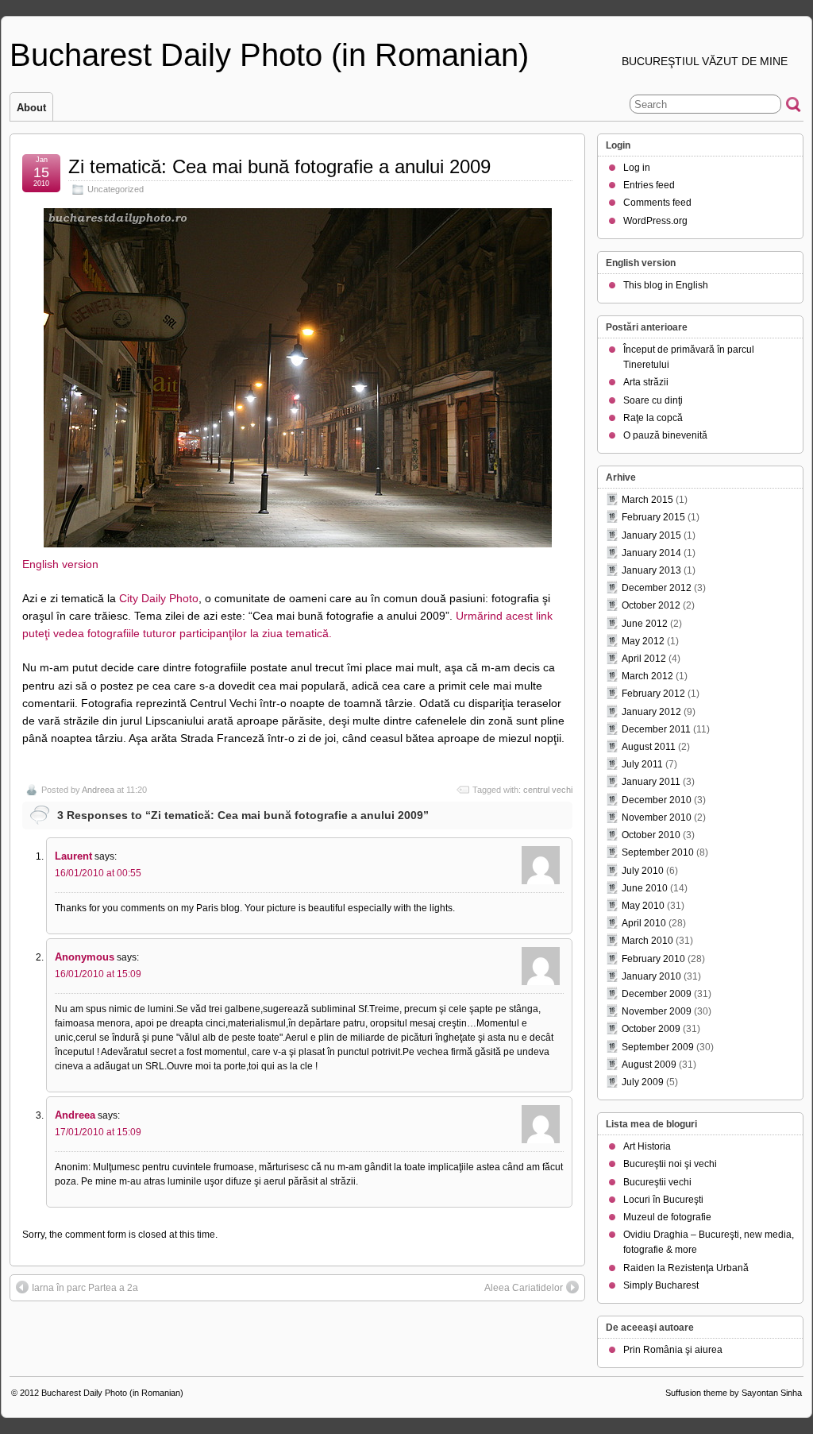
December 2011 (656, 729)
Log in (636, 167)
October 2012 (651, 605)
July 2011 (642, 764)
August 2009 (649, 1064)
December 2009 (657, 993)
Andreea (98, 789)
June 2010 (645, 888)
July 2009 (643, 1082)
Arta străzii (646, 382)
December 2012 (657, 587)
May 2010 (643, 905)
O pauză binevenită (665, 435)
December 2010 (657, 800)
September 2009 (658, 1047)
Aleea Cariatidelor (523, 1287)
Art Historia (647, 1146)
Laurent (73, 856)
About (31, 108)
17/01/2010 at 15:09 (98, 1132)
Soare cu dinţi (653, 400)
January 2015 (651, 535)
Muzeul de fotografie (667, 1217)
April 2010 (644, 923)
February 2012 (653, 693)
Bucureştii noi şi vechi (670, 1163)
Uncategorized (115, 189)
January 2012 (651, 711)
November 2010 (657, 817)
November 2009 (657, 1011)
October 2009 (651, 1028)
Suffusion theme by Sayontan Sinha (733, 1392)
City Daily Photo (158, 598)
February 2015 (653, 517)
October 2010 (651, 835)
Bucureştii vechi (657, 1182)
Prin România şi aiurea (672, 1349)
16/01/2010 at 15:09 (98, 974)
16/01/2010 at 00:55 (98, 873)
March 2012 (647, 676)
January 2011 (651, 781)
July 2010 (643, 870)
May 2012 (643, 641)
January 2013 (651, 570)
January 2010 (651, 976)
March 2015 (647, 499)
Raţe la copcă (653, 417)
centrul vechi (547, 789)
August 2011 (649, 746)
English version (60, 564)
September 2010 (658, 852)
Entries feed (649, 185)
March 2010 (647, 940)
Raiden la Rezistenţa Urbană (686, 1268)
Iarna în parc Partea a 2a (85, 1287)
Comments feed (657, 202)
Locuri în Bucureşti (663, 1199)
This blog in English (665, 285)
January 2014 (651, 553)
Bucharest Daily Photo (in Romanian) (269, 54)
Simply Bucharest (661, 1285)
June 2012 (645, 623)
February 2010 (653, 958)
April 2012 (644, 658)
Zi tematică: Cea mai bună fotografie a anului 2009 (279, 166)
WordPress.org (655, 220)
